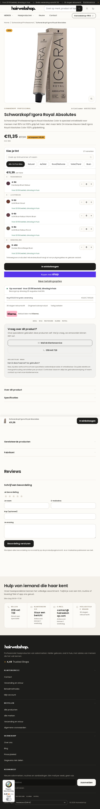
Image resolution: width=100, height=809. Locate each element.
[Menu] (13, 781)
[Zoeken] (79, 9)
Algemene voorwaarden (15, 727)
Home (6, 22)
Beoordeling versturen (18, 543)
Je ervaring (9, 522)
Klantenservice (89, 2)
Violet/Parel (76, 164)
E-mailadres (56, 501)
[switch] (8, 799)
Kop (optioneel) (10, 512)
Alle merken (9, 715)
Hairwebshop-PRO (82, 15)
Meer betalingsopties (50, 281)
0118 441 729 (51, 350)
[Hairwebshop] (23, 8)
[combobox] (63, 8)
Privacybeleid (10, 754)
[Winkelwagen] (93, 8)
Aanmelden (86, 782)
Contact (8, 677)
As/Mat (43, 164)
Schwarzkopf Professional (23, 22)
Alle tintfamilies (16, 164)
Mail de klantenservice (51, 343)
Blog (6, 748)
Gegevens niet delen (13, 760)
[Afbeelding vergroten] (91, 99)
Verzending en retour (13, 683)
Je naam (7, 501)
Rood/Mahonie (58, 164)
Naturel (31, 164)
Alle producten (10, 709)
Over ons (8, 742)
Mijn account (10, 695)
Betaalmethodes (11, 689)
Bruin (89, 164)
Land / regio (9, 802)
